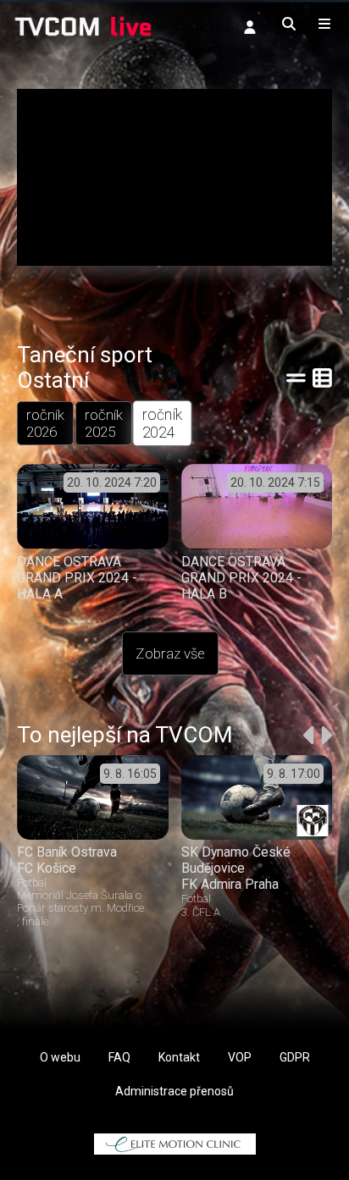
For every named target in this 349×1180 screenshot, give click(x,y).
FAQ (119, 1057)
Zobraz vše (170, 653)
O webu (60, 1057)
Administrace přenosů (174, 1091)
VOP (240, 1057)
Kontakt (179, 1057)
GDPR (295, 1057)
